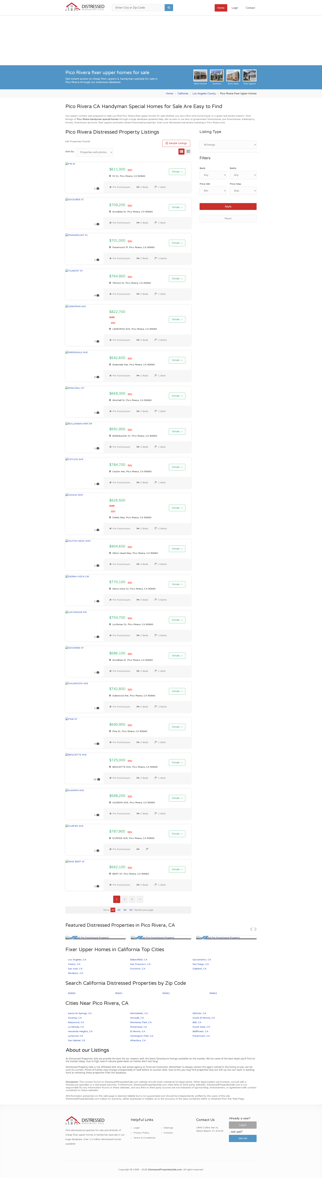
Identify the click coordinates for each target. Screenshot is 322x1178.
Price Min (205, 184)
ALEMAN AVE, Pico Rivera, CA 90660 (133, 802)
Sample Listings (177, 143)
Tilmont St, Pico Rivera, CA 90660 (131, 283)
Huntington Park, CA (141, 1035)
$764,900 (117, 276)
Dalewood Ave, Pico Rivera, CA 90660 (133, 695)
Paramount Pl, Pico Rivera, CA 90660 (133, 247)
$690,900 (117, 725)
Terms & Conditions (144, 1137)
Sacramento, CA (202, 959)
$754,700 (117, 618)
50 (130, 910)
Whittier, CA (199, 1013)
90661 (166, 993)
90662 (213, 993)
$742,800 (117, 689)
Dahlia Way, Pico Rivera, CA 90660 (131, 517)
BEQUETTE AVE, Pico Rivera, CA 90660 (135, 766)
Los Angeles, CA (77, 959)
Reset (228, 218)
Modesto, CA (75, 973)
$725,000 (117, 760)
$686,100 (117, 653)
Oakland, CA (199, 968)
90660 (71, 993)
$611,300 (117, 169)
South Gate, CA (201, 1026)
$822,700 (117, 314)
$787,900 (117, 832)
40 (124, 910)
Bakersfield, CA (138, 959)
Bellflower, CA (200, 1031)
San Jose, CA (75, 968)
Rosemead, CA (138, 1026)
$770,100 (117, 582)
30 (118, 910)
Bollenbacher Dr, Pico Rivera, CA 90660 (134, 435)
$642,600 (117, 358)
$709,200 (117, 205)
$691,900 (117, 429)
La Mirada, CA (76, 1026)
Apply (228, 206)
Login (235, 7)
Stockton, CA (137, 968)
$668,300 (117, 394)
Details (176, 171)
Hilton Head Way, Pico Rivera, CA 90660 (135, 553)
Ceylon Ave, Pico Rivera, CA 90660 (132, 471)
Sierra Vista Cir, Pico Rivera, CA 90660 (134, 588)
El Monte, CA (137, 1031)
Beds (202, 168)
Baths (233, 168)
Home (221, 7)
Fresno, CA (74, 964)
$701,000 (117, 241)
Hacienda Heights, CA (80, 1031)
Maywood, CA (76, 1022)
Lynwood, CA (75, 1035)
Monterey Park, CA (141, 1022)
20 (112, 910)
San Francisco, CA (140, 964)
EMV (130, 170)
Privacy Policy (141, 1132)
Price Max (235, 184)
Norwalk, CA (137, 1017)
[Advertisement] (161, 40)
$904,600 (117, 547)
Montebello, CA (139, 1013)
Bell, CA (197, 1022)
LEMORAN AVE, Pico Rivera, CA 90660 (134, 329)
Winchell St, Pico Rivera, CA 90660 (132, 400)
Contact (250, 7)
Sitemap (168, 1127)
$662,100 (117, 867)
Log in (242, 1124)
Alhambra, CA (138, 1040)
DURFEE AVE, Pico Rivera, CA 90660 (133, 838)
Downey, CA (75, 1017)
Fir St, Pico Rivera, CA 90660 (128, 176)
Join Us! (242, 1138)
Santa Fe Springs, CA (80, 1013)
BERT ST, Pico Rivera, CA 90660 (130, 873)
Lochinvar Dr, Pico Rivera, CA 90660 (132, 624)
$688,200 (117, 796)
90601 (119, 993)
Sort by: (69, 151)
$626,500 (117, 503)
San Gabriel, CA (76, 1040)
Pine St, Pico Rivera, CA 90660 (129, 731)
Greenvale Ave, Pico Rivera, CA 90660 (133, 364)
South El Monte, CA (204, 1017)
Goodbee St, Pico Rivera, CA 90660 (132, 211)
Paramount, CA (201, 1035)
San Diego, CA (201, 964)
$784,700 (117, 465)
